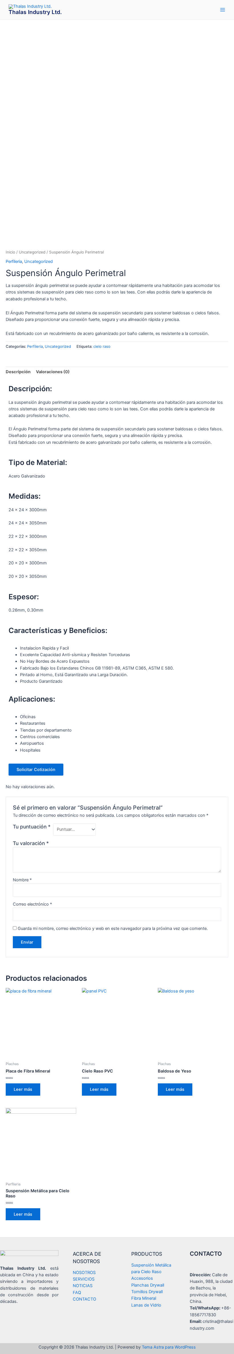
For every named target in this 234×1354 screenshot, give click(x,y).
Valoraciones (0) (53, 371)
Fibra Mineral (143, 1298)
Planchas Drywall (147, 1285)
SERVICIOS (83, 1279)
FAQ (77, 1292)
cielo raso (101, 346)
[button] (36, 770)
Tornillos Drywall (147, 1291)
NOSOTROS (84, 1272)
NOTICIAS (82, 1285)
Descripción (18, 371)
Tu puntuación (32, 827)
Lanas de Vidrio (146, 1305)
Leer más (23, 1089)
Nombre (22, 879)
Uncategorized (32, 252)
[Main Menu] (222, 9)
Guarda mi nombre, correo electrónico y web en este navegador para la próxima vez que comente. (113, 928)
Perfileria (14, 261)
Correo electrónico (32, 904)
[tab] (18, 372)
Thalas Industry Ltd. (35, 12)
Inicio (10, 252)
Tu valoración (31, 843)
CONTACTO (84, 1299)
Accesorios (142, 1278)
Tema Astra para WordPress (169, 1347)
